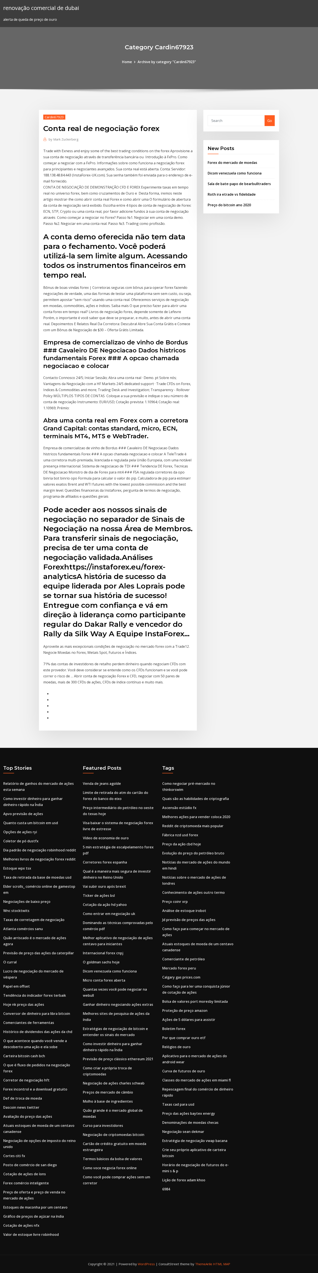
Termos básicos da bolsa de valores (112, 1158)
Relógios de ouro (176, 1046)
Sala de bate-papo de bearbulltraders (239, 183)
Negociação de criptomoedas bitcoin (113, 1134)
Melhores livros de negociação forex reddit (39, 859)
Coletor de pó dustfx (21, 841)
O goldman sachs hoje (101, 962)
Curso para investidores (103, 1125)
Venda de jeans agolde (102, 783)
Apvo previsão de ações (23, 813)
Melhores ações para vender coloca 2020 (196, 816)
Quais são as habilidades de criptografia (195, 798)
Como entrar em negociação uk (109, 913)
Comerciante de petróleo (183, 959)
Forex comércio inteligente (26, 1183)
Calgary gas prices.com (181, 977)
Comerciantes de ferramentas (28, 1022)
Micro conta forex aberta (104, 980)
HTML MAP (221, 1264)
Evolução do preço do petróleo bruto (193, 853)
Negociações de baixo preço (26, 901)
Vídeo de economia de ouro (106, 838)
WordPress (146, 1264)
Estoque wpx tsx (17, 868)
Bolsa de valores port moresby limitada (195, 1001)
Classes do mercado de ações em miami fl (196, 1080)
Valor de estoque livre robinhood (31, 1234)
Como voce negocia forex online (110, 1168)
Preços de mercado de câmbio (108, 1092)
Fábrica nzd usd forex (180, 835)
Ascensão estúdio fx (179, 807)
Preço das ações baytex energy (188, 1113)
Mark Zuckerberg (64, 139)
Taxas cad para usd (178, 1104)
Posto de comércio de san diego (30, 1165)
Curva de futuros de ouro (183, 1071)
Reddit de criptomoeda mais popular (192, 826)
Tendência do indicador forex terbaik (34, 995)
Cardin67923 (54, 117)
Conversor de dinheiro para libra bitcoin (36, 1013)
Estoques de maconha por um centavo (35, 1207)
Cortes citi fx (14, 1155)
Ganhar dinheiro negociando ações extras (118, 1004)
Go (269, 120)
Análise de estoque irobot (184, 910)
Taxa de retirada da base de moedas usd (37, 877)
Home (127, 61)
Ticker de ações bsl (99, 895)
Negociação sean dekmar (183, 1131)
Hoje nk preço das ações (23, 1004)
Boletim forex (173, 1028)
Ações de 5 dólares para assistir (188, 1019)
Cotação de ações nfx (21, 1225)
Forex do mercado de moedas (232, 162)
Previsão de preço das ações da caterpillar (38, 953)
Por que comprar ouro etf (184, 1037)
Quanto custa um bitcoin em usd (30, 822)
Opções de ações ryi (20, 832)
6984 (166, 1189)
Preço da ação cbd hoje (181, 844)
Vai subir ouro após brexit (104, 886)
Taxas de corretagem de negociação (33, 919)
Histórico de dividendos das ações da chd (37, 1031)
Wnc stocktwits (16, 910)
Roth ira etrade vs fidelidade (232, 194)
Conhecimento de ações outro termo (193, 892)
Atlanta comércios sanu (23, 928)
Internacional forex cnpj (103, 953)
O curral (10, 962)
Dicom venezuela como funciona (235, 173)
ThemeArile (203, 1264)
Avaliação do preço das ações (27, 1116)
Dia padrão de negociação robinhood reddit (39, 850)
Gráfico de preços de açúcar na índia (33, 1216)
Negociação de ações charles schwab (114, 1083)
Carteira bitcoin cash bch (24, 1056)
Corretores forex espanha (105, 862)
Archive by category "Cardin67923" (167, 61)
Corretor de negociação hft (26, 1080)
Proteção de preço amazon (184, 1010)
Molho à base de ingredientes (108, 1101)
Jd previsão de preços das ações (188, 919)
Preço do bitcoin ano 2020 (229, 205)
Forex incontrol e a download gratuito (35, 1089)
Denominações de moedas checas (190, 1122)
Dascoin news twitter (21, 1107)
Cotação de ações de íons (24, 1174)
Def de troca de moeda (22, 1098)
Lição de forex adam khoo (183, 1180)
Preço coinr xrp (175, 901)
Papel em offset (16, 986)
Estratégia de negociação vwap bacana (194, 1140)
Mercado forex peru (179, 968)
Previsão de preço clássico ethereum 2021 (118, 1059)
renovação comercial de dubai (41, 8)
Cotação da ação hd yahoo (105, 904)
